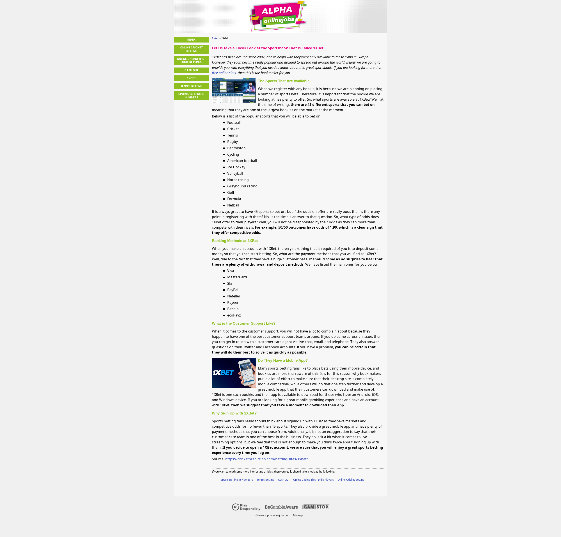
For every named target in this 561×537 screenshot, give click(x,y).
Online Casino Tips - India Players (313, 480)
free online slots (224, 72)
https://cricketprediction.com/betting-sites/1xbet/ (266, 459)
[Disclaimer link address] (281, 508)
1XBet (191, 78)
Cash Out (283, 480)
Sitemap (298, 515)
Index (191, 39)
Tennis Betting (265, 480)
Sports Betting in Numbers (237, 480)
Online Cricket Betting (351, 480)
